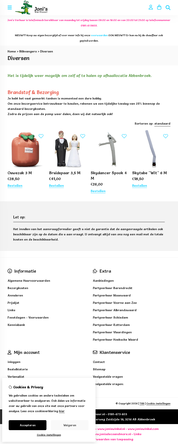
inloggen (14, 362)
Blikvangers (28, 51)
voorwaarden (100, 439)
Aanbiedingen (103, 281)
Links (137, 434)
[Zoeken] (168, 7)
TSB (142, 403)
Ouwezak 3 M (20, 172)
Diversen (46, 51)
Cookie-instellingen (158, 403)
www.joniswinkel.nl (111, 429)
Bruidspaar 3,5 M (65, 172)
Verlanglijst (16, 377)
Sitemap (99, 369)
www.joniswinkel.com (143, 429)
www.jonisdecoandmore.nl (111, 434)
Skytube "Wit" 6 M (149, 172)
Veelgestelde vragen (108, 377)
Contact (99, 362)
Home (12, 51)
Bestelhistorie (18, 369)
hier (62, 411)
